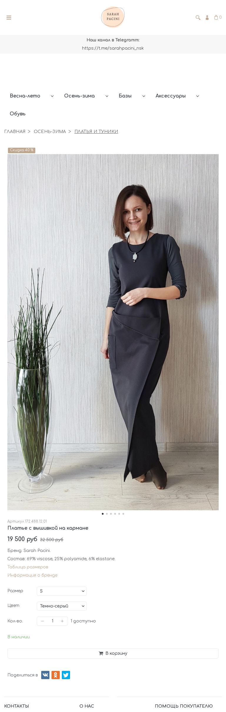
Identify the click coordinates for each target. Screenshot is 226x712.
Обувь (18, 114)
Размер (15, 591)
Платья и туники (96, 131)
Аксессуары (171, 96)
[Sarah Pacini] (113, 17)
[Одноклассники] (55, 675)
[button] (103, 514)
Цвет (13, 605)
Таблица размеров (27, 567)
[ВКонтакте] (45, 675)
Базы (125, 96)
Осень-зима (79, 96)
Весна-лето (25, 96)
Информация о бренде (32, 575)
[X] (66, 675)
